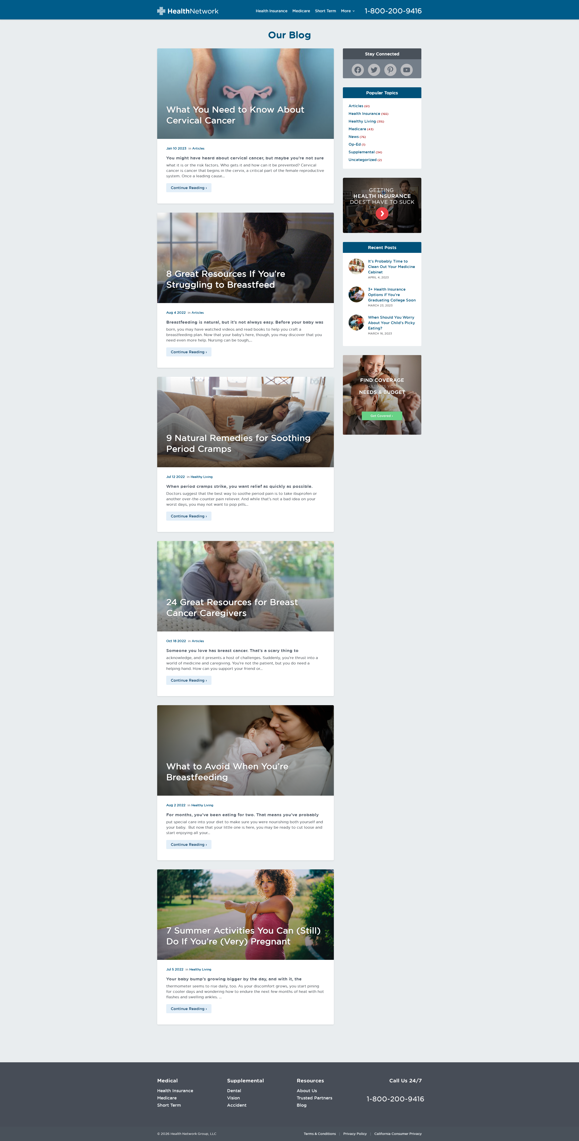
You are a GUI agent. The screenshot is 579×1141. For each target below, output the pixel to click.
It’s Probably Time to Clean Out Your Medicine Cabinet (391, 266)
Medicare (301, 11)
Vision (233, 1098)
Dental (234, 1090)
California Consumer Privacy (398, 1134)
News (354, 137)
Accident (237, 1105)
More (346, 11)
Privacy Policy (355, 1134)
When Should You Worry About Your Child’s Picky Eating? (391, 322)
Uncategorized (363, 160)
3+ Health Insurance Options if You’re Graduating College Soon (392, 294)
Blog (302, 1105)
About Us (307, 1090)
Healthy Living (202, 476)
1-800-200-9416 (393, 11)
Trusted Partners (314, 1098)
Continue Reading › (189, 188)
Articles (198, 148)
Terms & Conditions (320, 1134)
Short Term (325, 11)
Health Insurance (271, 11)
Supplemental (362, 152)
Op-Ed (355, 144)
